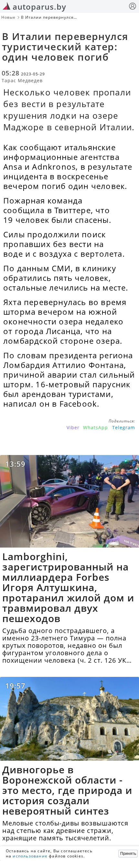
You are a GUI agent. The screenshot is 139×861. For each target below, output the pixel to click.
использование (30, 856)
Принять (128, 853)
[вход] (132, 7)
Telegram (123, 427)
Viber (73, 427)
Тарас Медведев (22, 80)
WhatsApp (95, 427)
